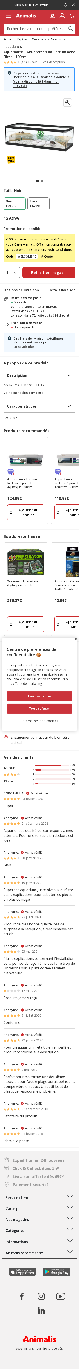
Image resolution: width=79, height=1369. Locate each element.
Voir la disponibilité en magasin (35, 307)
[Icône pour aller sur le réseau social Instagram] (41, 1296)
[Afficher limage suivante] (67, 135)
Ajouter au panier (28, 512)
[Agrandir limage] (67, 102)
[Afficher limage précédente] (11, 135)
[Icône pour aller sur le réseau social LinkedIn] (41, 1310)
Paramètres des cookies (39, 720)
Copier (49, 256)
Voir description (54, 62)
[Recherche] (71, 29)
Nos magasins (17, 1219)
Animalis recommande (24, 1252)
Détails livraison (61, 290)
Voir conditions (60, 250)
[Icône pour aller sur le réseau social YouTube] (60, 1296)
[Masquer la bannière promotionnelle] (73, 5)
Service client (17, 1197)
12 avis (33, 62)
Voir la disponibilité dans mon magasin (36, 83)
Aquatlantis (13, 47)
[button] (52, 15)
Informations (17, 1241)
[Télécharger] (13, 1362)
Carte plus (14, 1208)
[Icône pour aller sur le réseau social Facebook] (22, 1296)
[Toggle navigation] (8, 16)
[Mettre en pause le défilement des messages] (65, 5)
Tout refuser (39, 708)
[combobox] (39, 29)
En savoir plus (23, 347)
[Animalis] (25, 15)
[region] (39, 684)
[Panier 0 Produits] (71, 15)
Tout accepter (39, 696)
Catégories (15, 1230)
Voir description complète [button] (23, 393)
